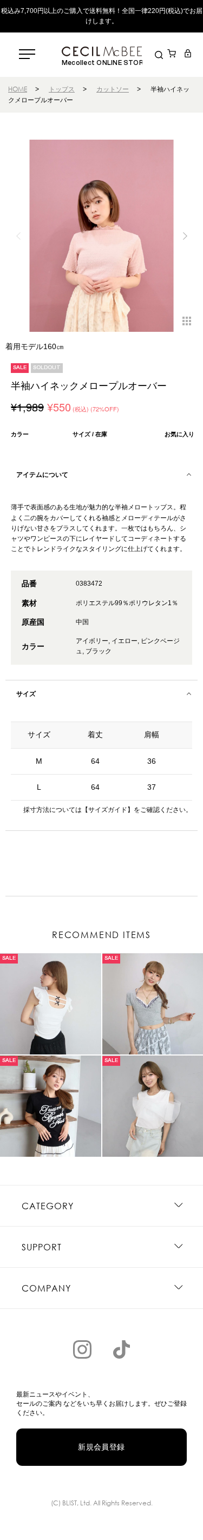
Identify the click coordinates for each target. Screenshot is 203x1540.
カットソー (112, 89)
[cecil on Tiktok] (121, 1349)
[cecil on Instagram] (82, 1349)
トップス (62, 89)
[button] (185, 236)
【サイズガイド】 (108, 810)
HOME (17, 89)
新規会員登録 (101, 1447)
